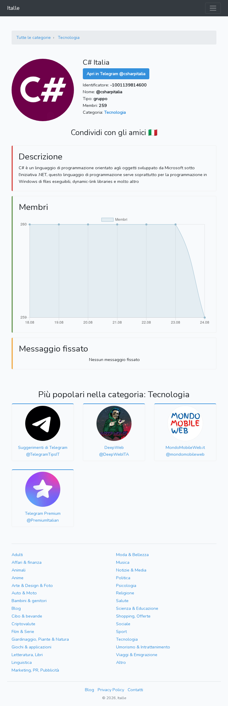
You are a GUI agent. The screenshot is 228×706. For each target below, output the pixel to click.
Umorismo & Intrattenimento (143, 647)
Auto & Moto (24, 593)
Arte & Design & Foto (32, 585)
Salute (122, 601)
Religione (125, 593)
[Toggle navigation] (213, 8)
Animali (19, 570)
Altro (121, 662)
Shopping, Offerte (133, 616)
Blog (16, 608)
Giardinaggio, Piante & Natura (40, 639)
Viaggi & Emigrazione (136, 655)
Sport (121, 631)
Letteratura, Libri (27, 655)
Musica (122, 562)
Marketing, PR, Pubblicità (35, 670)
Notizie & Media (131, 570)
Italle (13, 8)
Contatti (135, 690)
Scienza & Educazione (137, 608)
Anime (17, 578)
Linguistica (22, 662)
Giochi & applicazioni (31, 647)
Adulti (17, 555)
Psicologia (126, 585)
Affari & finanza (27, 562)
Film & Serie (23, 631)
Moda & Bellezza (132, 555)
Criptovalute (23, 624)
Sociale (123, 624)
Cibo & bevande (27, 616)
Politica (123, 578)
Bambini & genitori (29, 601)
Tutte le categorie (33, 37)
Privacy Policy (111, 690)
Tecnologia (69, 37)
